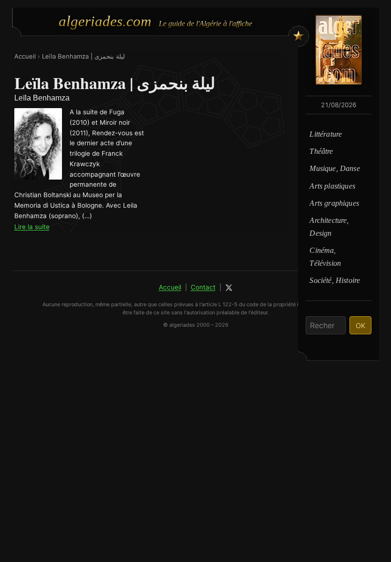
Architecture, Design (329, 226)
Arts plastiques (332, 186)
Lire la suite (32, 227)
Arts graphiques (334, 203)
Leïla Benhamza (42, 98)
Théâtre (321, 151)
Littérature (325, 134)
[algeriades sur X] (229, 287)
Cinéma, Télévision (325, 256)
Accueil (25, 56)
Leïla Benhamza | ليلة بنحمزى (83, 56)
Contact (203, 287)
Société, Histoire (334, 280)
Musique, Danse (334, 168)
